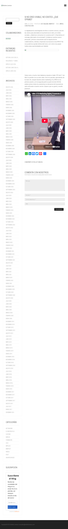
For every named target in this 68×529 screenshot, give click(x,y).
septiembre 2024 (10, 154)
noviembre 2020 (10, 289)
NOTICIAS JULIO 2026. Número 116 (12, 57)
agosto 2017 (9, 403)
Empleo (8, 437)
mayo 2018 (9, 377)
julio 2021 (8, 266)
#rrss (61, 24)
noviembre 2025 (10, 113)
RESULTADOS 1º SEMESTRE (12, 61)
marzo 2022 (9, 242)
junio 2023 (9, 198)
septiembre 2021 (10, 260)
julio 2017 (8, 406)
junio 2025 (9, 128)
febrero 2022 (9, 245)
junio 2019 (9, 339)
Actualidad (44, 24)
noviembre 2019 (10, 324)
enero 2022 (9, 248)
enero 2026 (9, 107)
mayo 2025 (9, 131)
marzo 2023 (9, 207)
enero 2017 (9, 409)
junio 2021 (9, 268)
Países (8, 451)
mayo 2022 (9, 236)
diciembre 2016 (10, 412)
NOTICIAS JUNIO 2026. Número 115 (12, 67)
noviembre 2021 (10, 254)
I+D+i (7, 443)
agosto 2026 (9, 87)
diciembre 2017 (10, 392)
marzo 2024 (9, 172)
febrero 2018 (9, 386)
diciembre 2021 (10, 251)
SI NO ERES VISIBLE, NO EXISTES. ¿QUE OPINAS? (41, 18)
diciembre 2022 (10, 216)
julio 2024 (8, 160)
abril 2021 (9, 274)
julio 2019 (8, 336)
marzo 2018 (9, 383)
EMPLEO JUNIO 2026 (11, 71)
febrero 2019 (9, 351)
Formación (9, 440)
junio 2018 (9, 374)
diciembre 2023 (10, 181)
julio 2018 (8, 371)
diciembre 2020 (10, 286)
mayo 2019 (9, 342)
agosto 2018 (9, 368)
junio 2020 (9, 304)
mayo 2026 (9, 96)
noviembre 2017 (10, 394)
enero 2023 (9, 213)
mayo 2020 (9, 307)
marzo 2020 (9, 312)
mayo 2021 (9, 271)
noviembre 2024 (10, 148)
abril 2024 (9, 169)
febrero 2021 (9, 280)
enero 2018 (9, 389)
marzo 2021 (9, 277)
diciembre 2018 (10, 356)
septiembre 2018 (10, 365)
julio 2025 (8, 125)
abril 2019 (9, 345)
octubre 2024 (9, 151)
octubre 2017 (9, 397)
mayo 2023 (9, 201)
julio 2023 (8, 195)
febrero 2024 (9, 175)
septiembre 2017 (10, 400)
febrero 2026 (9, 104)
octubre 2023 (9, 186)
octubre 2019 (9, 327)
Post (7, 454)
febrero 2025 (9, 140)
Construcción (29, 26)
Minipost (51, 24)
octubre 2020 (9, 292)
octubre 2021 (9, 257)
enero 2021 (9, 283)
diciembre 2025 (10, 110)
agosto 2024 (9, 157)
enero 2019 (9, 353)
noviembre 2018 (10, 359)
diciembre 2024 (10, 145)
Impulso (8, 446)
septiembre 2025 (10, 119)
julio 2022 (8, 230)
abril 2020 (9, 309)
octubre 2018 (9, 362)
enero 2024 (9, 178)
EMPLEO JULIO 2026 (11, 64)
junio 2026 (9, 93)
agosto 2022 (9, 227)
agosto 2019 (9, 333)
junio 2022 (9, 233)
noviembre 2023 (10, 184)
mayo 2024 (9, 166)
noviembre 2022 (10, 219)
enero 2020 (9, 318)
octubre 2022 (9, 222)
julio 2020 (8, 301)
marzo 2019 (9, 348)
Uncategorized (10, 457)
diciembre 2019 (10, 321)
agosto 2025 (9, 122)
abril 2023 (9, 204)
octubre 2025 (9, 116)
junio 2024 (9, 163)
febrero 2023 (9, 210)
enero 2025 (9, 142)
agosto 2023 (9, 192)
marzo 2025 (9, 137)
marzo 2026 (9, 101)
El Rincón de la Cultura (10, 433)
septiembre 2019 (10, 330)
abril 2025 (9, 134)
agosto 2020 (9, 298)
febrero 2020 (9, 315)
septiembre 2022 (10, 225)
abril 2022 (9, 239)
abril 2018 (9, 380)
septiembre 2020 (10, 295)
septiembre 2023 (10, 189)
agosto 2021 (9, 263)
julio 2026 (8, 90)
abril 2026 (9, 99)
